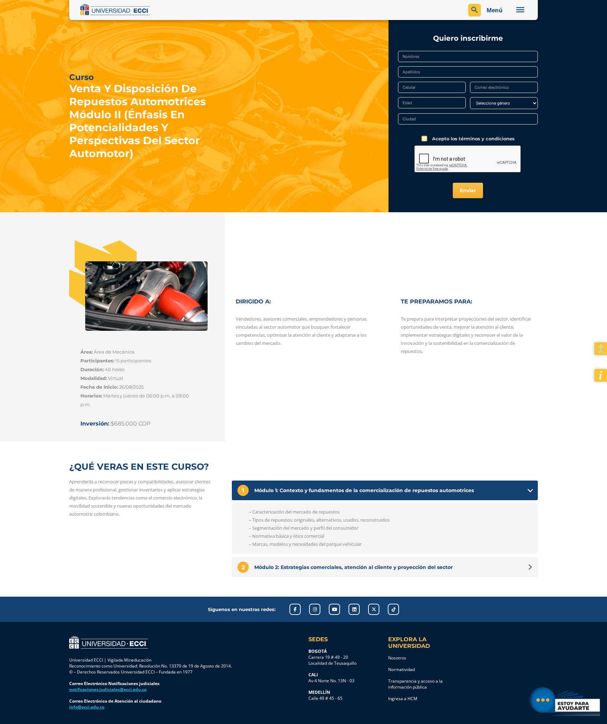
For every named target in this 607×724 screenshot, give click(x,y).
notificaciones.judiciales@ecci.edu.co (107, 689)
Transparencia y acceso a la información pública (415, 684)
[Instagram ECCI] (314, 609)
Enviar (468, 190)
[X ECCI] (373, 609)
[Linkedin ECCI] (354, 609)
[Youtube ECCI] (334, 609)
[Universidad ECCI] (190, 9)
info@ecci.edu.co (86, 707)
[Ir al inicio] (108, 642)
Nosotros (397, 658)
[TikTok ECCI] (393, 609)
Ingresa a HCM (402, 699)
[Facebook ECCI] (295, 609)
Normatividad (401, 669)
